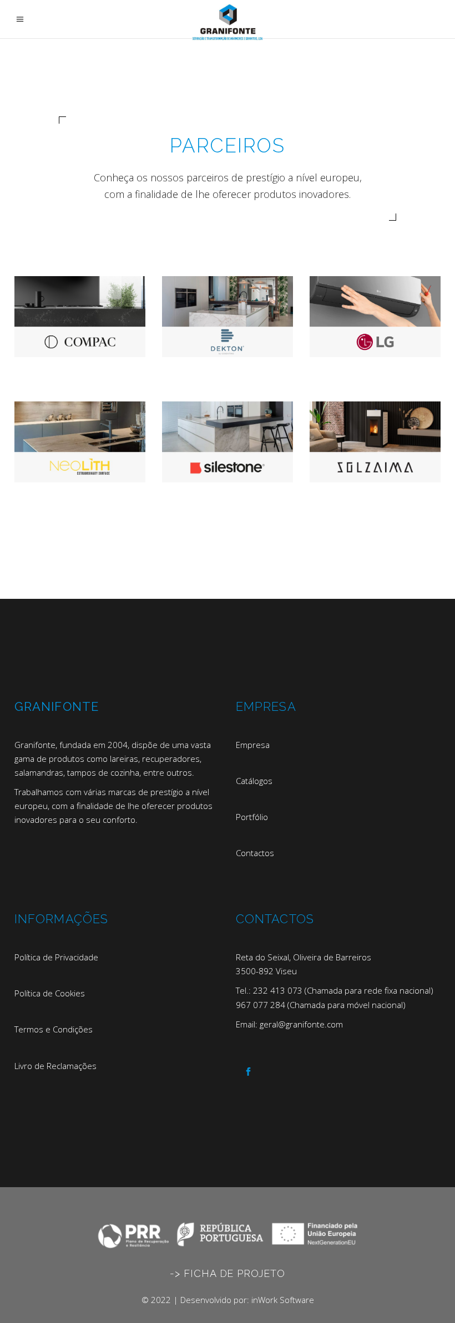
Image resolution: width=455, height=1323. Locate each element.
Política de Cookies (49, 993)
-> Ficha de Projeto (227, 1273)
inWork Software (282, 1299)
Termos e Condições (53, 1029)
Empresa (253, 744)
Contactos (255, 852)
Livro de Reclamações (55, 1065)
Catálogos (254, 780)
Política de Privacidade (56, 957)
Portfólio (252, 816)
